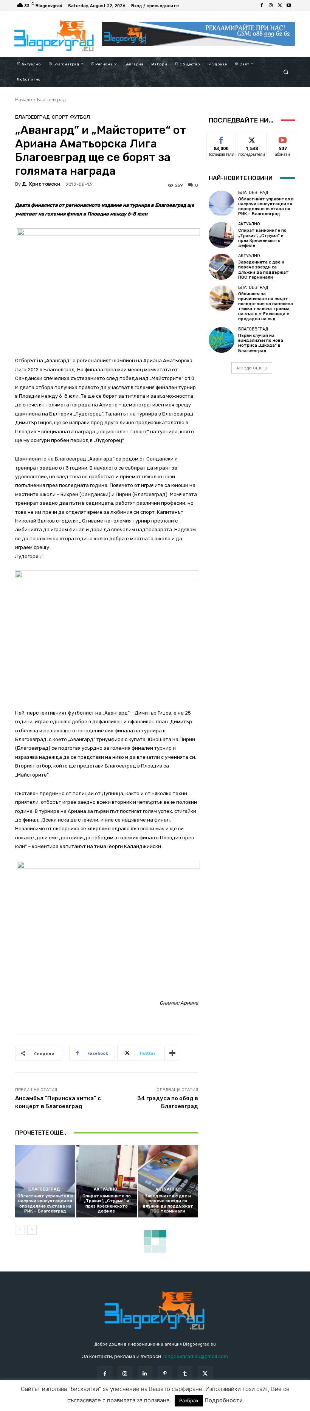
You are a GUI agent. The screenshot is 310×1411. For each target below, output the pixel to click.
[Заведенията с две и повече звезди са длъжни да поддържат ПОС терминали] (168, 1181)
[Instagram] (270, 5)
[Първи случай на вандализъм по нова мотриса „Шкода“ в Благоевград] (221, 340)
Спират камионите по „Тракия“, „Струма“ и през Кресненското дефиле (106, 1204)
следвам (252, 138)
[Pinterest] (165, 1373)
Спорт (60, 117)
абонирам (283, 138)
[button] (286, 71)
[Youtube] (288, 5)
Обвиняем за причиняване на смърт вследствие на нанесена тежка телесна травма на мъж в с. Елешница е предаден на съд (265, 306)
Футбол (80, 117)
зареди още (249, 367)
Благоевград (51, 99)
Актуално (105, 1189)
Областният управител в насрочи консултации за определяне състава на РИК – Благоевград (45, 1204)
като (221, 138)
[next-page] (32, 1230)
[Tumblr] (185, 1373)
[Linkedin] (145, 1373)
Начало (23, 99)
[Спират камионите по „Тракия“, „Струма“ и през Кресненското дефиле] (106, 1181)
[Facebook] (261, 5)
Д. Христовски (41, 183)
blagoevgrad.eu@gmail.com (195, 1356)
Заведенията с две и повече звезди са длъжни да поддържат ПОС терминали (168, 1204)
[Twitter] (279, 5)
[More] (172, 1053)
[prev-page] (20, 1230)
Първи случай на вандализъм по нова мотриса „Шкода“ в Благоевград (260, 343)
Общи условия (96, 1404)
